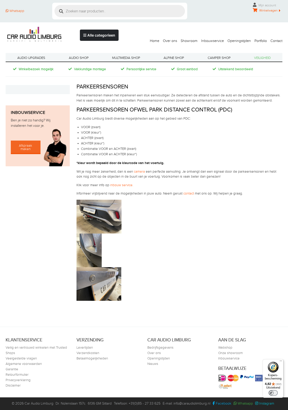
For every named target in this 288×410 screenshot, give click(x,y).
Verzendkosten (87, 353)
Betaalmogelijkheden (92, 358)
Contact (276, 41)
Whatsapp (16, 11)
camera (139, 172)
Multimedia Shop (126, 58)
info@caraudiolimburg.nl (191, 403)
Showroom (189, 41)
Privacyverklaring (18, 380)
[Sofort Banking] (225, 386)
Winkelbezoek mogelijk (36, 69)
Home (154, 41)
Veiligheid (262, 58)
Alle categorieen (100, 35)
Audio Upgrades (31, 58)
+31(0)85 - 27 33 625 (144, 403)
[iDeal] (222, 378)
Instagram (266, 403)
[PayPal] (247, 376)
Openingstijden (239, 41)
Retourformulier (17, 375)
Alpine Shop (174, 58)
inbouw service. (121, 185)
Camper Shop (219, 58)
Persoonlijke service (141, 69)
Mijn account (267, 5)
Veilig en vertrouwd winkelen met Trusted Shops (36, 350)
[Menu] (281, 362)
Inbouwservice (212, 41)
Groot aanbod (187, 69)
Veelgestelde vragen (21, 358)
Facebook (223, 403)
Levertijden (84, 348)
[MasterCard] (233, 378)
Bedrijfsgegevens (160, 348)
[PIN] (260, 378)
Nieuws (152, 364)
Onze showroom (230, 353)
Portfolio (260, 41)
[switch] (273, 393)
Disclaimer (13, 385)
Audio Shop (79, 58)
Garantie (12, 369)
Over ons (170, 41)
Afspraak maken (25, 147)
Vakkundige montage (90, 69)
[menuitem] (152, 40)
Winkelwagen (268, 10)
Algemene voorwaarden (24, 364)
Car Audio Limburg (39, 403)
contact (188, 193)
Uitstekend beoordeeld (235, 69)
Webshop (225, 348)
